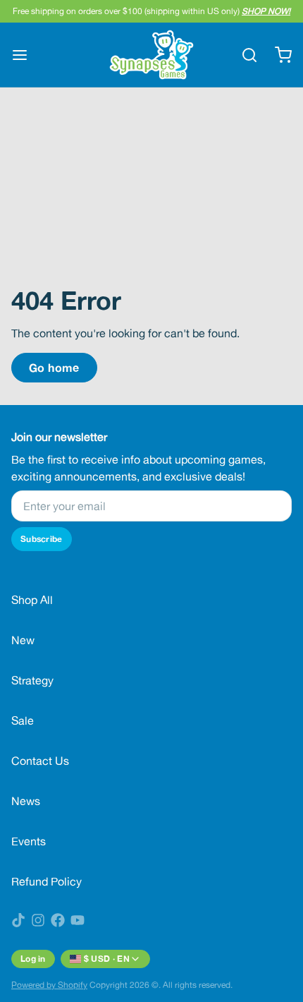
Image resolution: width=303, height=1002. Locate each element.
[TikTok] (18, 920)
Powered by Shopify (49, 985)
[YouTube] (77, 920)
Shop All (32, 599)
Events (28, 841)
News (25, 801)
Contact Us (40, 760)
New (23, 640)
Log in (33, 958)
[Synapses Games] (151, 54)
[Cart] (278, 55)
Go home (54, 367)
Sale (22, 720)
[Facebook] (58, 920)
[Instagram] (38, 920)
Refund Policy (46, 881)
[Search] (244, 55)
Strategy (32, 680)
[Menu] (25, 55)
